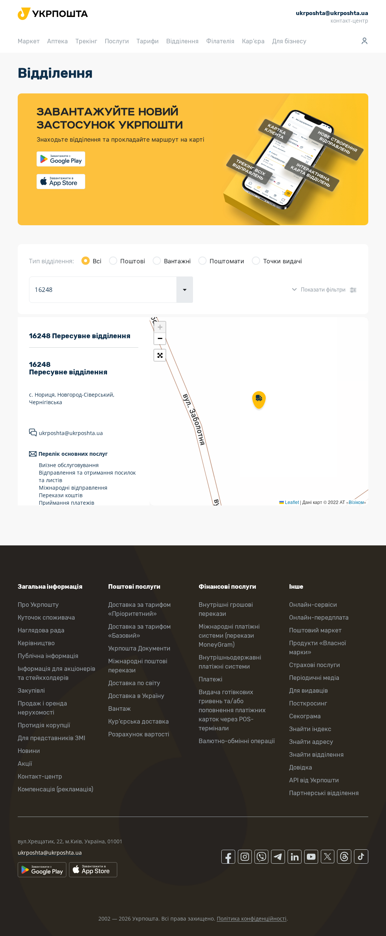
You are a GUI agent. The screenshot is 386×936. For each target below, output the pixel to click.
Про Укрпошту (38, 604)
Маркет (29, 41)
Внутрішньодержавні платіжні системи (230, 662)
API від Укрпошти (314, 780)
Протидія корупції (44, 725)
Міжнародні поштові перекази (137, 666)
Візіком (356, 502)
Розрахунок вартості (138, 734)
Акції (25, 763)
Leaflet (291, 502)
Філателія (220, 41)
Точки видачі (282, 261)
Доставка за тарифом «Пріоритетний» (139, 609)
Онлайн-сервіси (313, 604)
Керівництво (36, 643)
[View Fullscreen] (159, 355)
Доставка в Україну (136, 695)
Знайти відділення (316, 754)
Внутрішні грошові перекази (226, 609)
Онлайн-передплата (319, 617)
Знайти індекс (310, 729)
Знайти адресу (311, 741)
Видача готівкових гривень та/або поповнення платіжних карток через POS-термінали (232, 710)
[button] (259, 400)
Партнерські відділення (324, 793)
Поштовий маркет (315, 630)
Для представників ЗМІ (51, 738)
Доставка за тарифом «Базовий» (139, 631)
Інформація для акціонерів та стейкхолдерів (56, 673)
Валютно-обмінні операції (237, 741)
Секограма (305, 716)
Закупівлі (31, 690)
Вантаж (119, 708)
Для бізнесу (289, 41)
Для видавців (308, 690)
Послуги (117, 41)
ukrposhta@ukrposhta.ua (71, 433)
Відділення (182, 41)
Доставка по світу (134, 683)
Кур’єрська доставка (138, 721)
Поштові (132, 261)
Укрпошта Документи (139, 648)
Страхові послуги (314, 665)
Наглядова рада (41, 630)
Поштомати (227, 261)
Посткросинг (308, 703)
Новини (29, 750)
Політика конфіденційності (251, 918)
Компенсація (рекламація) (55, 789)
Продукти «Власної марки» (317, 648)
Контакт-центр (40, 776)
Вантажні (177, 261)
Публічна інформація (48, 656)
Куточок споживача (46, 617)
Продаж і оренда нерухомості (42, 708)
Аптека (57, 41)
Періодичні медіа (314, 677)
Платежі (210, 679)
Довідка (300, 767)
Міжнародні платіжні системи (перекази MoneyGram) (229, 635)
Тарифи (147, 41)
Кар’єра (253, 41)
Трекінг (86, 41)
